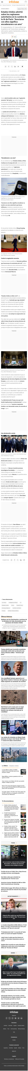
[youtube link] (15, 1018)
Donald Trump (20, 605)
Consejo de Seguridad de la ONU (16, 5)
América (5, 1025)
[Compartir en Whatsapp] (5, 66)
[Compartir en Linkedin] (15, 66)
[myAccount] (26, 2)
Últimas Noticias (21, 1028)
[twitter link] (9, 1018)
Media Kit (14, 1051)
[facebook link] (6, 1018)
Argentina (6, 1047)
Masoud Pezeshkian (4, 5)
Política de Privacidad (19, 1059)
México (4, 1028)
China (12, 605)
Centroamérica (14, 1028)
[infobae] (14, 2)
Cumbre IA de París (17, 608)
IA (20, 602)
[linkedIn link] (21, 1018)
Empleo (14, 1040)
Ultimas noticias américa (13, 610)
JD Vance (4, 602)
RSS (14, 1032)
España (15, 1025)
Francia (3, 610)
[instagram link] (12, 1018)
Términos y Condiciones (9, 1059)
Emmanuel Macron (6, 608)
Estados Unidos (5, 8)
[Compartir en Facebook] (8, 66)
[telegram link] (18, 1018)
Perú (8, 1028)
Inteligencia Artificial (13, 602)
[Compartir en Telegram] (18, 66)
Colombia (10, 1025)
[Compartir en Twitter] (12, 66)
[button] (2, 2)
